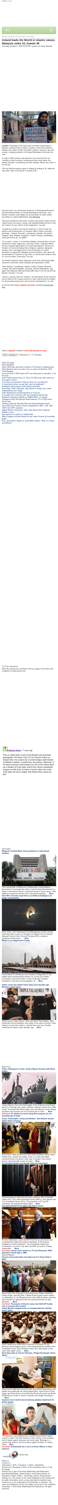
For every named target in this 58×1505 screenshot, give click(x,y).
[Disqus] (29, 707)
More (51, 894)
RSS (14, 1465)
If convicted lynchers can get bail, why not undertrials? (23, 384)
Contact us (6, 1463)
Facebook (22, 1465)
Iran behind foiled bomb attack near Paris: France (22, 1206)
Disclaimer (16, 1467)
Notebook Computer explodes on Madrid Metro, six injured (24, 397)
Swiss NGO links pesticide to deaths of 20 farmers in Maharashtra (28, 367)
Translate (37, 355)
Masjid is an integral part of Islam (16, 940)
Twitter (30, 1465)
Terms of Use (27, 1467)
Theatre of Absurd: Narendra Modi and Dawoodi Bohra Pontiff (26, 404)
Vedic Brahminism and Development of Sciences (21, 393)
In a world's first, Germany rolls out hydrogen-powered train (25, 395)
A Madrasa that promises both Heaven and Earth (21, 386)
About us (5, 1461)
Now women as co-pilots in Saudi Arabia (17, 414)
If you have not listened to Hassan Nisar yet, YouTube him (25, 382)
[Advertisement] (29, 77)
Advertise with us (40, 1467)
